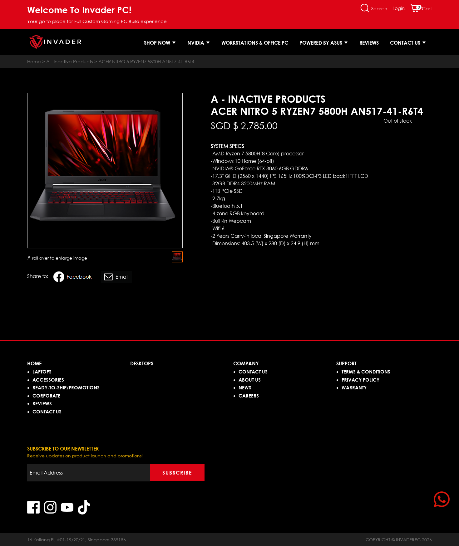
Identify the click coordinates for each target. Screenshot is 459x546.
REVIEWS (42, 403)
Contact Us (406, 43)
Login (398, 8)
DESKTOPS (141, 363)
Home (34, 61)
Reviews (369, 43)
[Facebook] (75, 278)
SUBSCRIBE (177, 473)
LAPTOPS (42, 371)
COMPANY (246, 363)
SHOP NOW (157, 43)
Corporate (46, 395)
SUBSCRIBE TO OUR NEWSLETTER (63, 449)
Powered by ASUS (321, 43)
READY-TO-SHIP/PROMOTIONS (66, 387)
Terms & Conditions (366, 371)
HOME (34, 363)
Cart (425, 8)
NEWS (245, 387)
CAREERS (249, 395)
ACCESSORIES (48, 380)
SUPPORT (346, 363)
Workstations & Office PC (254, 43)
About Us (250, 380)
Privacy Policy (360, 380)
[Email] (118, 278)
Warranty (354, 387)
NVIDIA (196, 43)
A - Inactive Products (69, 61)
